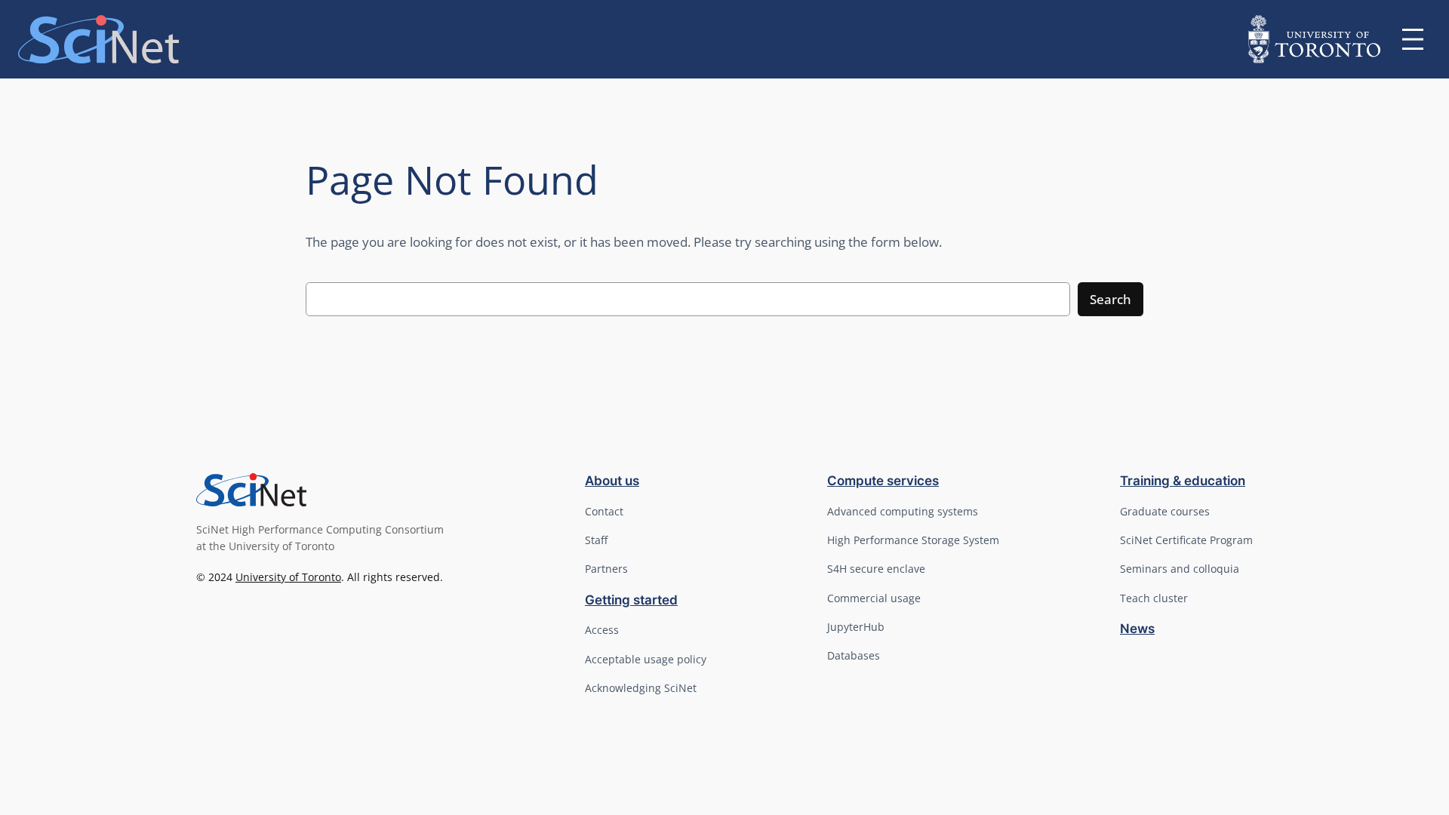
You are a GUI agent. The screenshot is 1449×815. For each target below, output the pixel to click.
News (1137, 628)
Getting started (631, 599)
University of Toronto (288, 577)
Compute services (883, 480)
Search (1110, 299)
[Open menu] (1413, 39)
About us (612, 480)
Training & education (1182, 480)
